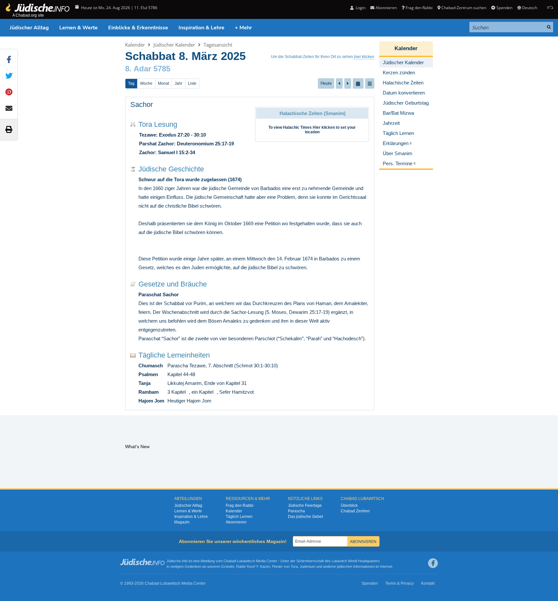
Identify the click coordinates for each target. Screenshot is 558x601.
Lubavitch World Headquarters (356, 561)
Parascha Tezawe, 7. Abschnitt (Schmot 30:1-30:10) (222, 365)
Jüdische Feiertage (305, 505)
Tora (294, 566)
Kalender (135, 44)
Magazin (182, 522)
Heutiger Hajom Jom (189, 400)
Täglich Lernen (239, 516)
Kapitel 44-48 (181, 374)
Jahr (178, 83)
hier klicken (364, 56)
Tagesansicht (218, 44)
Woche (146, 83)
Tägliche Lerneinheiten (174, 355)
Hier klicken (324, 127)
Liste (192, 83)
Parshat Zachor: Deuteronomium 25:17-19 (186, 143)
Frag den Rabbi (419, 7)
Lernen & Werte (78, 27)
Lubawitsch (246, 561)
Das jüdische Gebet (305, 516)
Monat (163, 83)
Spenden (504, 7)
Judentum (307, 566)
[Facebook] (433, 563)
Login (360, 7)
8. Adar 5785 (147, 68)
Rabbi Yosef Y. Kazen (253, 566)
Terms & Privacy (399, 583)
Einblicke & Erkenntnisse (138, 27)
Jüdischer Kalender (174, 44)
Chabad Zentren (355, 511)
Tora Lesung (157, 124)
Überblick (349, 505)
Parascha (296, 511)
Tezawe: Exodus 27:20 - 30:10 (172, 135)
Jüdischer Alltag (29, 27)
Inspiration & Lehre (201, 27)
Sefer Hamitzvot (236, 392)
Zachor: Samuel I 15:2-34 (167, 152)
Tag (131, 83)
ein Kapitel (202, 392)
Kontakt (428, 583)
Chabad (229, 561)
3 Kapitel (176, 392)
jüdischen (344, 566)
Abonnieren (236, 522)
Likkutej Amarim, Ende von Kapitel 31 (207, 383)
